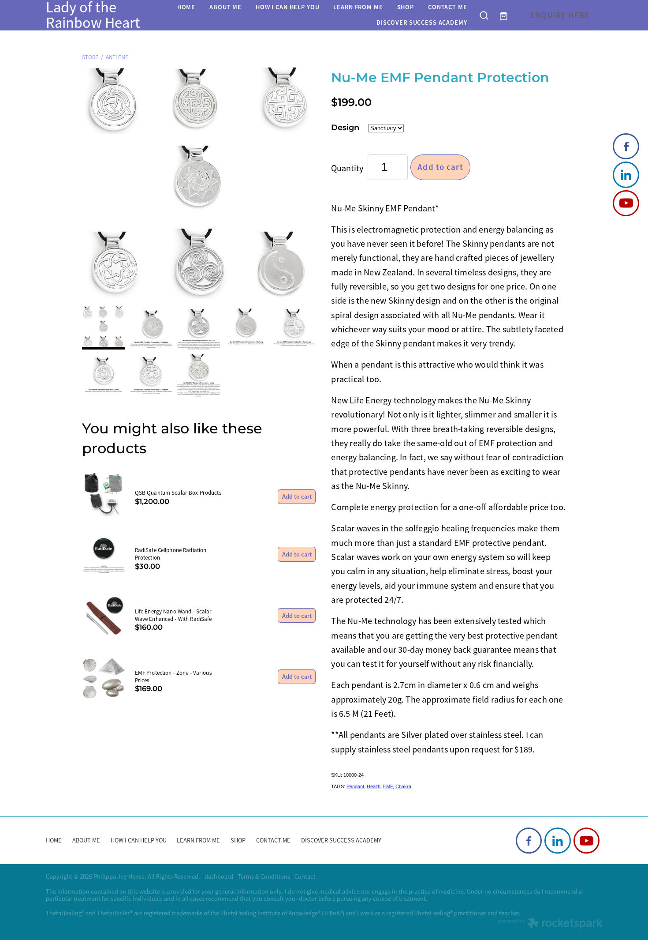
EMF (388, 786)
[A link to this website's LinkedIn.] (626, 175)
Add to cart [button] (440, 167)
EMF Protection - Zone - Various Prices (173, 676)
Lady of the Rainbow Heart (93, 15)
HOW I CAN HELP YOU (287, 7)
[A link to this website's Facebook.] (626, 146)
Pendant (355, 786)
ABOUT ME (225, 7)
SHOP (405, 7)
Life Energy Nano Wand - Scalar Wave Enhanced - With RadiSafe (173, 615)
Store (90, 57)
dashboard (219, 876)
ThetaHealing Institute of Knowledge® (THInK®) (282, 913)
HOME (186, 7)
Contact (305, 876)
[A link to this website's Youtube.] (626, 203)
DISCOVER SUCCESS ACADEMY (421, 22)
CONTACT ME (447, 7)
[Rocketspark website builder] (550, 924)
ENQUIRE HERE (560, 14)
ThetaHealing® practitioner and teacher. (467, 913)
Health (373, 786)
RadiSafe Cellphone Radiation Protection (171, 553)
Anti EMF (117, 57)
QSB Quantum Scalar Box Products (178, 492)
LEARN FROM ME (358, 7)
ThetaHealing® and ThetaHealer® (89, 913)
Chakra (403, 786)
